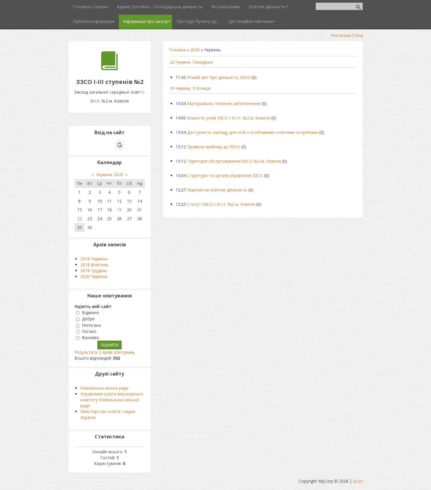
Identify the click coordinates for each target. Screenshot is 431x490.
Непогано (91, 325)
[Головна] (109, 68)
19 (119, 210)
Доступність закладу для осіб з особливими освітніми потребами (252, 132)
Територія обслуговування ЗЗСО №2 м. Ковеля (234, 161)
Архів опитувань (118, 352)
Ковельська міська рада (104, 388)
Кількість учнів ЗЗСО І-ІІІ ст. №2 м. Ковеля (228, 118)
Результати (86, 352)
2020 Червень (94, 276)
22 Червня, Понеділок (191, 62)
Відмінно (90, 312)
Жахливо (90, 337)
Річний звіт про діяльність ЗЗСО (218, 77)
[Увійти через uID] (99, 145)
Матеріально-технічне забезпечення (224, 103)
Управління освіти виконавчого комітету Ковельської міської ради (111, 399)
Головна (177, 50)
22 (79, 218)
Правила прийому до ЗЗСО (213, 146)
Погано (89, 331)
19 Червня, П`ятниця (190, 88)
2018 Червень (94, 259)
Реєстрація (341, 35)
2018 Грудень (93, 270)
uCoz (358, 481)
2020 (195, 50)
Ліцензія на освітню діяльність (217, 190)
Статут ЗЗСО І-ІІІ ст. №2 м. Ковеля (221, 204)
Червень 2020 (109, 174)
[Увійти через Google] (119, 145)
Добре (88, 319)
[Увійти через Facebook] (109, 145)
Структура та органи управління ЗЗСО (225, 175)
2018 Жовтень (94, 264)
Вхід (359, 35)
